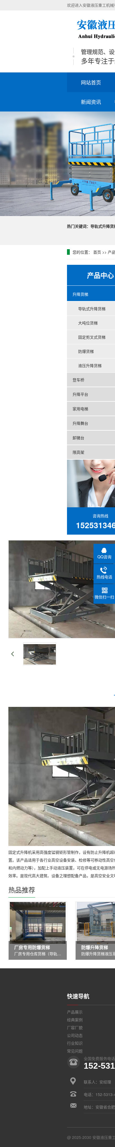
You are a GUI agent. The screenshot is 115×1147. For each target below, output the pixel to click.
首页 (97, 252)
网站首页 (91, 82)
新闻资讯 (91, 101)
